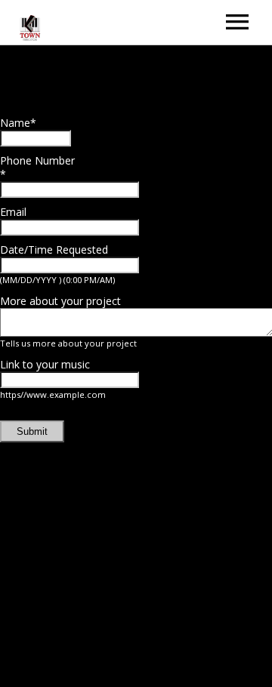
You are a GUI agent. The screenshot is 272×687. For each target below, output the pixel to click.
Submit (32, 431)
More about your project (60, 301)
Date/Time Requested (54, 249)
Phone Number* (37, 167)
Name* (18, 123)
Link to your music (45, 364)
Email (13, 212)
